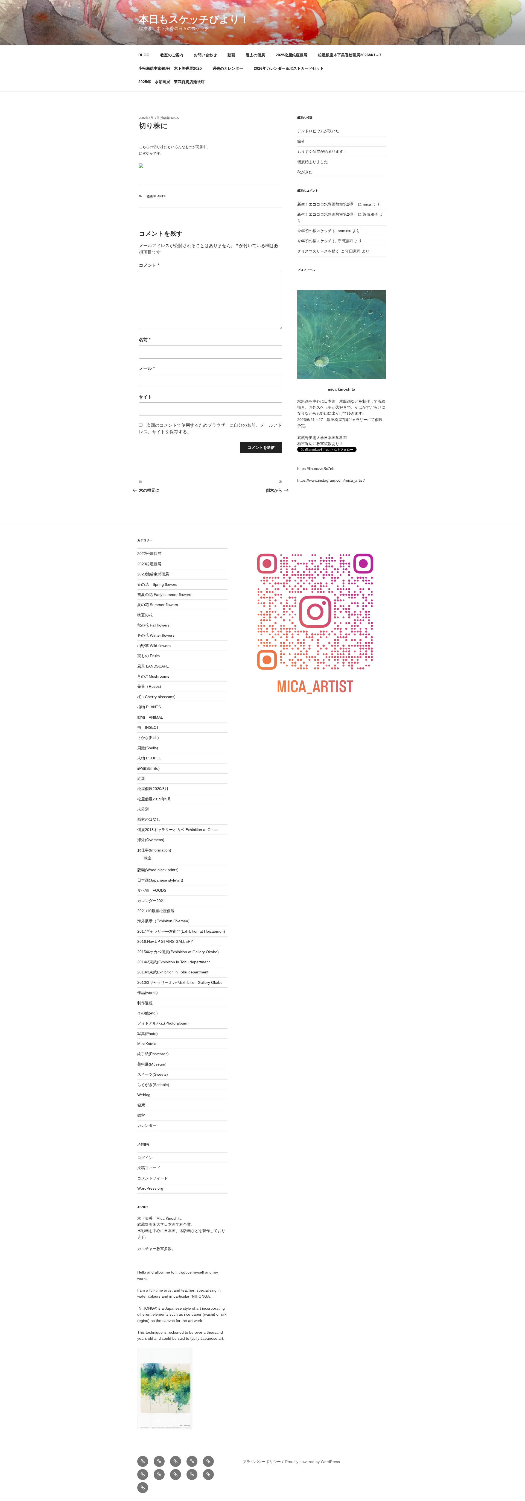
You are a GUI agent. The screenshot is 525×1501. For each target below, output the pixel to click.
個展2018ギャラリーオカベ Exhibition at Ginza (177, 829)
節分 (301, 141)
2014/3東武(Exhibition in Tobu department (173, 962)
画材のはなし (148, 819)
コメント (149, 265)
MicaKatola (146, 1043)
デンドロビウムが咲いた (318, 131)
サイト (145, 396)
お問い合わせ (205, 55)
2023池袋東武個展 (153, 574)
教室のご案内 (171, 55)
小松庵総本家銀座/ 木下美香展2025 (170, 68)
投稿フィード (148, 1168)
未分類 (143, 809)
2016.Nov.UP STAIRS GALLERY (165, 941)
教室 (147, 858)
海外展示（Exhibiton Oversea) (163, 921)
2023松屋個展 (149, 564)
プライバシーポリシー (262, 1461)
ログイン (145, 1157)
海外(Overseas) (150, 840)
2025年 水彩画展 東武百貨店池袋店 (171, 82)
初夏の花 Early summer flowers (164, 594)
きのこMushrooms (153, 676)
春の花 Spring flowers (157, 584)
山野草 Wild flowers (154, 645)
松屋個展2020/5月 (152, 788)
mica (175, 117)
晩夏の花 (145, 615)
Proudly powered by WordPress (312, 1461)
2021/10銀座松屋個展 (155, 911)
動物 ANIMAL (150, 717)
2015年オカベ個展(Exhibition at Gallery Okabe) (178, 952)
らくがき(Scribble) (153, 1084)
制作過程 (145, 1003)
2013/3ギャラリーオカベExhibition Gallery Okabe (180, 982)
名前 (144, 339)
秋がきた (305, 172)
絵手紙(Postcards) (153, 1054)
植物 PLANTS (156, 196)
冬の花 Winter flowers (155, 635)
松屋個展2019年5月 (154, 799)
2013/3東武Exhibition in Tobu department (172, 972)
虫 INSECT (148, 727)
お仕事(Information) (154, 850)
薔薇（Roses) (149, 686)
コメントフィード (152, 1178)
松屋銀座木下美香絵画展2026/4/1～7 (349, 55)
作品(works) (147, 992)
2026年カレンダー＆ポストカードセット (289, 68)
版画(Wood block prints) (158, 870)
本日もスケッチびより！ (194, 19)
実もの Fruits (148, 656)
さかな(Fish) (148, 737)
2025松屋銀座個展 (291, 55)
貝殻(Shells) (147, 748)
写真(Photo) (147, 1033)
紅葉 (141, 778)
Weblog (143, 1095)
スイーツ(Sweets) (152, 1074)
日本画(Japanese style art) (160, 880)
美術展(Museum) (152, 1064)
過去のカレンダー (227, 68)
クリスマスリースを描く (318, 251)
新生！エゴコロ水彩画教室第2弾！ (327, 204)
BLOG (144, 55)
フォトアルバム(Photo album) (163, 1023)
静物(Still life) (148, 768)
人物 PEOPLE (149, 758)
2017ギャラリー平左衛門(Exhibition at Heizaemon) (181, 931)
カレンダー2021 (151, 901)
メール (147, 368)
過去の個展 (255, 55)
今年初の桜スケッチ (314, 231)
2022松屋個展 (149, 553)
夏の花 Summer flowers (157, 604)
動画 (231, 55)
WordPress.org (150, 1188)
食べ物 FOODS (151, 890)
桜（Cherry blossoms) (156, 697)
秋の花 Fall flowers (153, 625)
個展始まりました (312, 162)
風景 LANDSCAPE (153, 666)
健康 (141, 1105)
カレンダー (146, 1125)
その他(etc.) (147, 1013)
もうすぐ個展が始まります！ (322, 151)
